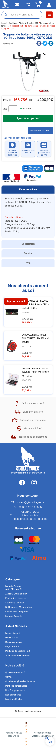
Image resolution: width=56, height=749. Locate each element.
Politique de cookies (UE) (17, 651)
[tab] (28, 189)
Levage (43, 23)
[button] (49, 14)
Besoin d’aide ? (12, 633)
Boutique (13, 23)
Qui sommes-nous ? (15, 672)
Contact (9, 677)
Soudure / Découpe (14, 602)
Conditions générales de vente (20, 681)
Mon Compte (11, 637)
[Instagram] (34, 483)
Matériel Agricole (13, 616)
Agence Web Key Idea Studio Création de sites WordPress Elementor (30, 734)
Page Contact (12, 646)
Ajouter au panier (28, 118)
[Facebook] (22, 483)
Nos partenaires (13, 695)
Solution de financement (17, 655)
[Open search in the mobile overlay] (22, 14)
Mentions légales (13, 699)
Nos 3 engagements (15, 690)
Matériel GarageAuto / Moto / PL (13, 588)
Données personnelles (16, 686)
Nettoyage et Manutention (18, 607)
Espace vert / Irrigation (16, 611)
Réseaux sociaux (13, 642)
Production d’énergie (15, 598)
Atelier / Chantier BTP (28, 23)
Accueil (4, 23)
